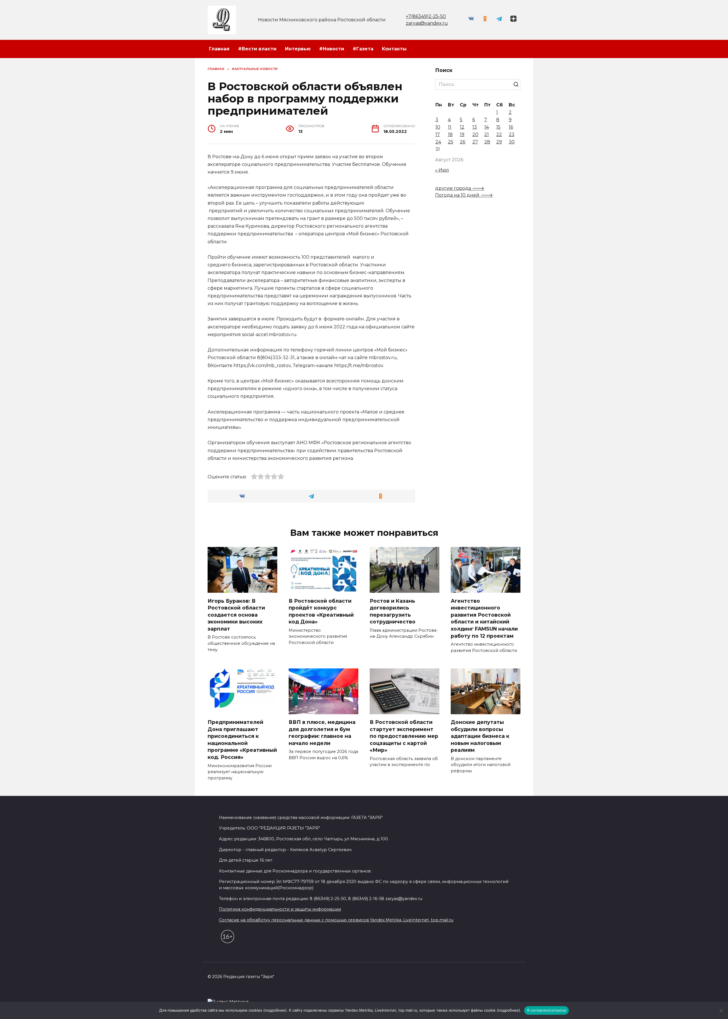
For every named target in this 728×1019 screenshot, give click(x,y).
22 (499, 134)
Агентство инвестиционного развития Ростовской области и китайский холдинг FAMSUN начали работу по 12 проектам (484, 618)
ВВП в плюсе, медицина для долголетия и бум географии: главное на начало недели (322, 732)
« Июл (442, 170)
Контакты (394, 49)
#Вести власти (257, 49)
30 (512, 142)
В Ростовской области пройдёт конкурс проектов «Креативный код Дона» (321, 611)
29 (499, 142)
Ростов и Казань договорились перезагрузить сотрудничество (392, 611)
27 (475, 142)
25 (450, 142)
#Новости (331, 49)
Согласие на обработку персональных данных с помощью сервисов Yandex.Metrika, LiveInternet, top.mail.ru (336, 920)
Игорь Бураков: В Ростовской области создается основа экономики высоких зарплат (236, 615)
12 (462, 127)
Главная (219, 49)
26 (462, 142)
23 (511, 134)
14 (486, 127)
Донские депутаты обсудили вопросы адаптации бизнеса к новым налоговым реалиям (480, 736)
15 (498, 127)
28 (487, 142)
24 (438, 142)
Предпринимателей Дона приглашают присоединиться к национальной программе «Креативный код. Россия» (242, 739)
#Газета (363, 49)
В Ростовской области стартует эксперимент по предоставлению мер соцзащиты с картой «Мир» (404, 736)
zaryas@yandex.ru (427, 23)
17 (437, 134)
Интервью (298, 49)
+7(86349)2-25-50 (426, 16)
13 (474, 127)
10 (437, 127)
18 (450, 134)
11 (449, 127)
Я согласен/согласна (546, 1010)
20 (475, 134)
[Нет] (721, 1010)
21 (486, 134)
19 (462, 134)
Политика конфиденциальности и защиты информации (280, 909)
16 (511, 127)
